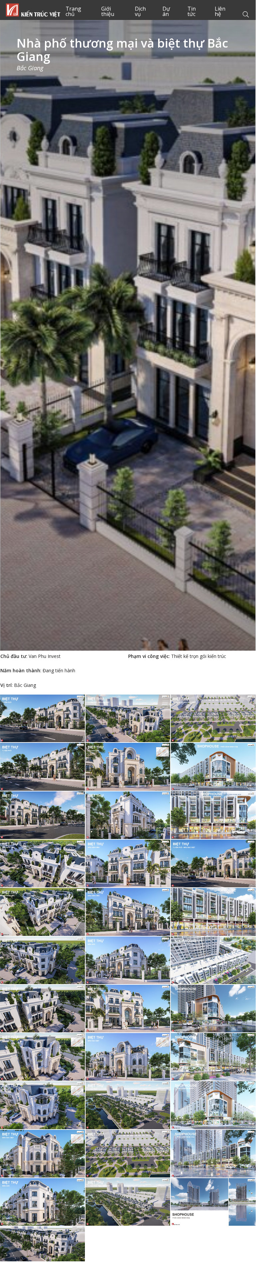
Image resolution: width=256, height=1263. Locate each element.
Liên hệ (220, 11)
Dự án (166, 11)
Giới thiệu (107, 11)
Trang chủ (33, 10)
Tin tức (191, 11)
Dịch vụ (140, 11)
